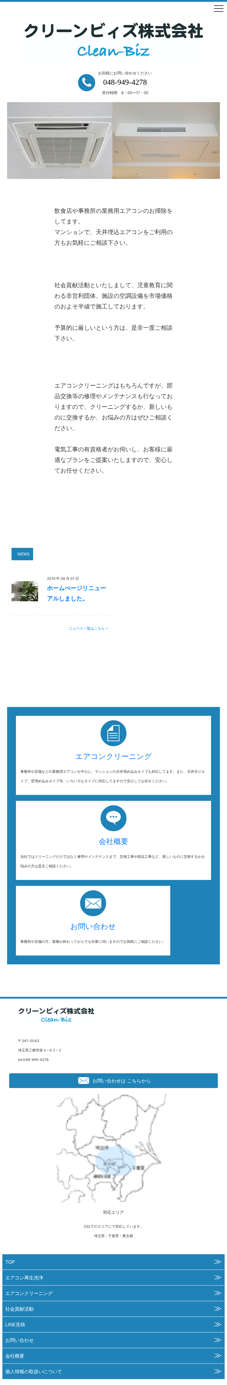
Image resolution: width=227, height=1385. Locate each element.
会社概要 (113, 841)
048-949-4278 (125, 82)
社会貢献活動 (19, 1309)
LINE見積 (15, 1324)
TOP (10, 1262)
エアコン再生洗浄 (24, 1278)
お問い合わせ (93, 926)
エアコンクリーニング (113, 756)
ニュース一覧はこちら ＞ (89, 628)
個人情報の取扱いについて (33, 1371)
